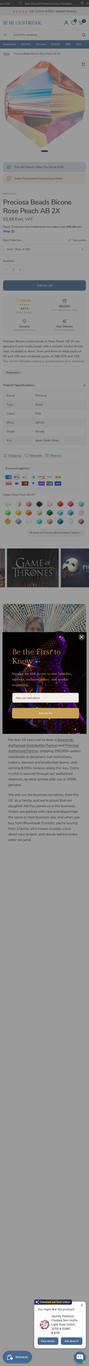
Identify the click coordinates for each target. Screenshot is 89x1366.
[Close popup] (82, 1305)
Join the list (45, 713)
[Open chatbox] (80, 1357)
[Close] (82, 637)
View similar (48, 1341)
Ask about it (71, 1341)
